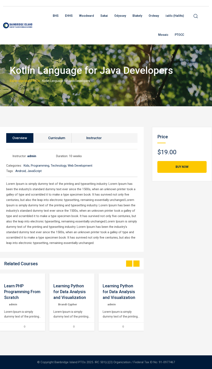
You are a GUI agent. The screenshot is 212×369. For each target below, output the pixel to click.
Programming (40, 165)
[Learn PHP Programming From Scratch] (4, 276)
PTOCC (179, 34)
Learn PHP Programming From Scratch (22, 291)
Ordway (154, 15)
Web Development (80, 165)
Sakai (104, 15)
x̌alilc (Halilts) (174, 15)
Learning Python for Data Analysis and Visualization (69, 291)
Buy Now (182, 166)
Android (20, 171)
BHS (56, 15)
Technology (58, 165)
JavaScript (34, 171)
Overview (19, 138)
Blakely (137, 15)
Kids (26, 165)
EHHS (69, 15)
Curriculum (56, 138)
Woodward (86, 15)
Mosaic (163, 34)
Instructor (94, 138)
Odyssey (120, 15)
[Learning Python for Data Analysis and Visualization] (53, 276)
